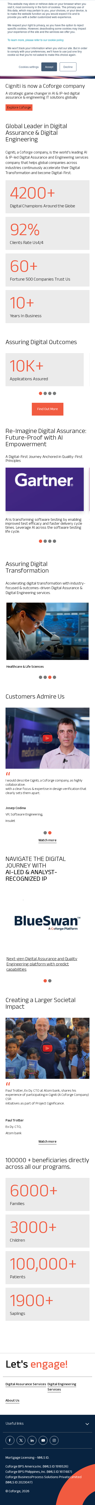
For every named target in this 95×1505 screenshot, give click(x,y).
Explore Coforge (19, 108)
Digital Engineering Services (62, 1387)
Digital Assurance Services (26, 1385)
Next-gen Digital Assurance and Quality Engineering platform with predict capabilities (41, 965)
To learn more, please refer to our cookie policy (36, 40)
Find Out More (47, 409)
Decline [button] (68, 67)
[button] (40, 393)
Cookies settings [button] (29, 67)
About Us (12, 1401)
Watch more (47, 841)
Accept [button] (49, 67)
